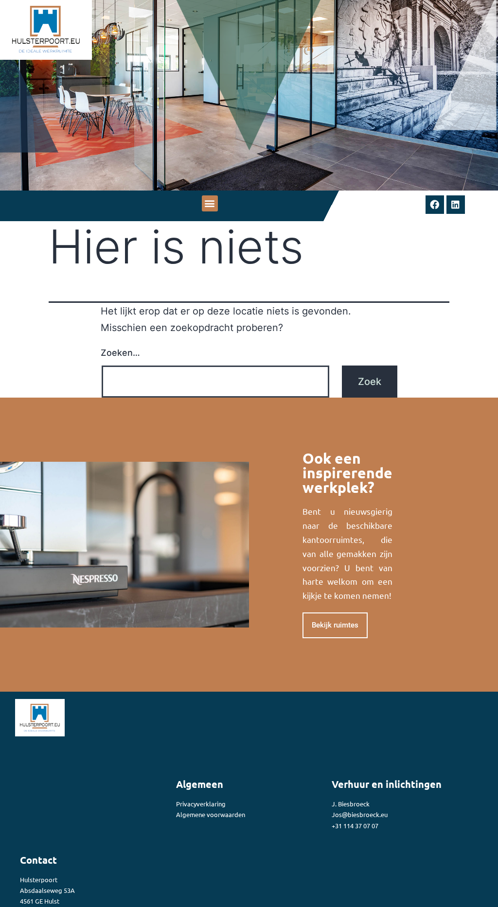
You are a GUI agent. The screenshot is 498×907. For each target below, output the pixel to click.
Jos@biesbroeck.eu (360, 814)
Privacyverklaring (201, 804)
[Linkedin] (455, 204)
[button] (210, 203)
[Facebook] (435, 204)
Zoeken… (120, 353)
